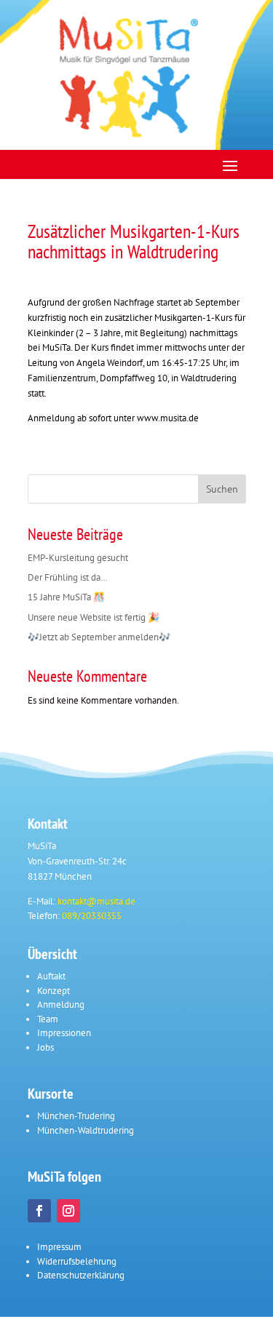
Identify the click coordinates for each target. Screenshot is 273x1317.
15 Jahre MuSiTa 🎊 (66, 597)
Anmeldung (60, 1004)
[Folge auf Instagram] (68, 1210)
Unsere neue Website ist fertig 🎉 (93, 617)
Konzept (53, 990)
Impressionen (64, 1033)
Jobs (45, 1047)
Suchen (222, 489)
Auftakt (51, 976)
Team (47, 1019)
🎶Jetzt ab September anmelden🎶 (99, 637)
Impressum (59, 1247)
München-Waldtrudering (85, 1130)
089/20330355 (92, 916)
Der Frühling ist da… (68, 577)
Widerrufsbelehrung (76, 1261)
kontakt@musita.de (96, 901)
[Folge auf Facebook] (39, 1210)
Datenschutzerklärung (80, 1275)
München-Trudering (76, 1116)
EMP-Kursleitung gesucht (78, 558)
